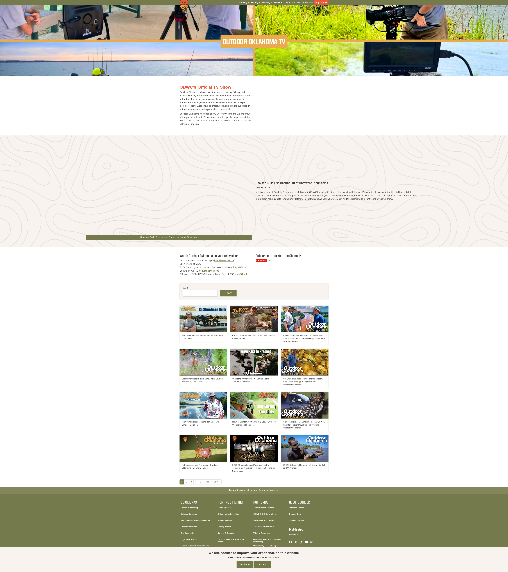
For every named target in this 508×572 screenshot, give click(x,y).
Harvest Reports (225, 520)
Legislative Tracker (189, 539)
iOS (299, 534)
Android (292, 534)
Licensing (242, 3)
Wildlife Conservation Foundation (195, 520)
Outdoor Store (304, 514)
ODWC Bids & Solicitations (264, 514)
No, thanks (245, 564)
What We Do (292, 3)
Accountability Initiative (263, 527)
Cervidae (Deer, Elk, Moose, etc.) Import (231, 541)
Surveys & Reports (226, 533)
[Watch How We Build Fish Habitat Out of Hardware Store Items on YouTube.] (203, 319)
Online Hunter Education (228, 514)
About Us (307, 3)
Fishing (254, 3)
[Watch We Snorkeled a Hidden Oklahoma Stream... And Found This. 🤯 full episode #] (304, 362)
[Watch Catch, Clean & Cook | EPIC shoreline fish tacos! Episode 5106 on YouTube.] (254, 319)
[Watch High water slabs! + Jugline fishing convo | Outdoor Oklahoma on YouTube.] (203, 405)
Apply (228, 293)
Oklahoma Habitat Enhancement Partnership (267, 541)
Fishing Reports (225, 527)
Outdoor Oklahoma (189, 514)
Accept (262, 564)
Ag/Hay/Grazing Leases (263, 520)
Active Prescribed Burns (263, 508)
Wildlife (278, 3)
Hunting (266, 3)
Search (185, 288)
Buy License (321, 3)
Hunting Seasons (225, 508)
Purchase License (305, 508)
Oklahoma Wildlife (189, 527)
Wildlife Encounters (261, 533)
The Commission (188, 533)
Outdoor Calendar (305, 520)
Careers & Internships (190, 508)
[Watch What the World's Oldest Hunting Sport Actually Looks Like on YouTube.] (254, 362)
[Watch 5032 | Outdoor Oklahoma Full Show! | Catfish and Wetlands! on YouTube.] (304, 448)
